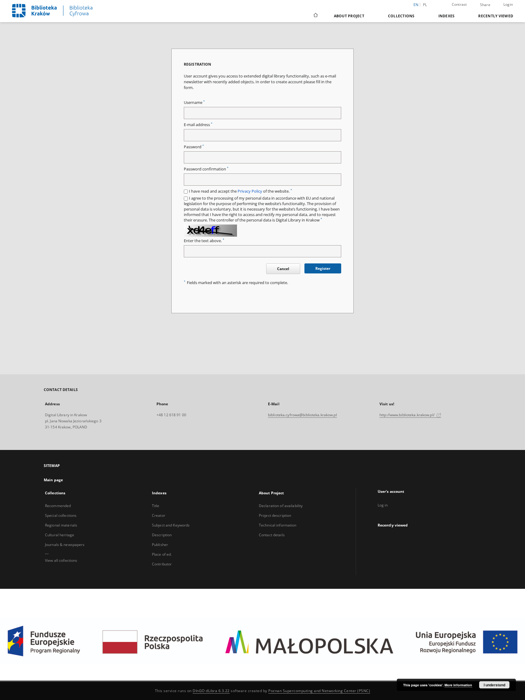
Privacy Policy (250, 191)
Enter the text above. (204, 240)
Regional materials (61, 525)
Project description (275, 515)
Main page (53, 479)
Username (194, 102)
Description (162, 534)
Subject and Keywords (171, 525)
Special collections (61, 515)
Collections (401, 16)
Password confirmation (206, 169)
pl (425, 5)
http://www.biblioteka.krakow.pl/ (407, 414)
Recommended (58, 505)
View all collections (61, 560)
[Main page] (315, 15)
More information (458, 685)
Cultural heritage (59, 534)
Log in (383, 505)
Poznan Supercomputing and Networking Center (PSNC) (319, 690)
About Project (349, 16)
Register (322, 268)
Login (508, 4)
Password (194, 146)
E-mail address (198, 124)
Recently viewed (495, 16)
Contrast (459, 4)
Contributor (162, 564)
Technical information (278, 525)
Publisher (160, 544)
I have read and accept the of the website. (240, 191)
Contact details (272, 534)
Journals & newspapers (65, 544)
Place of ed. (162, 554)
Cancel (283, 268)
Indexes (446, 16)
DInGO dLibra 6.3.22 (211, 690)
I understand (494, 685)
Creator (158, 515)
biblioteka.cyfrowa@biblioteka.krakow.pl (302, 414)
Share (485, 4)
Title (156, 505)
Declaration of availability (281, 505)
